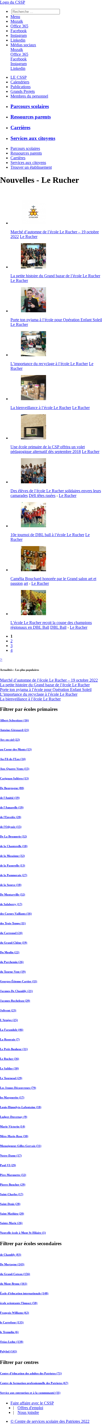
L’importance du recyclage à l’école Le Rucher (49, 363)
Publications (20, 86)
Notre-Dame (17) (11, 1155)
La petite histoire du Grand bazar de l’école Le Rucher (55, 276)
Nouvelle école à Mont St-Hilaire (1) (23, 1232)
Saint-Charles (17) (11, 1194)
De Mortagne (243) (12, 1264)
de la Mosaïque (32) (12, 855)
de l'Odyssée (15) (10, 826)
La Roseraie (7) (10, 1039)
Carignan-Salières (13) (14, 778)
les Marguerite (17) (12, 1097)
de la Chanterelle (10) (13, 846)
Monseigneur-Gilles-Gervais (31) (20, 1145)
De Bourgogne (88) (12, 788)
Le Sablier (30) (9, 1068)
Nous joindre (28, 1412)
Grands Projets (22, 91)
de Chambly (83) (10, 1254)
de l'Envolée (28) (10, 817)
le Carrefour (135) (12, 1322)
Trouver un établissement (31, 167)
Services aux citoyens (32, 138)
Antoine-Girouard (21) (14, 730)
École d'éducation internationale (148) (24, 1293)
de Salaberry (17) (11, 904)
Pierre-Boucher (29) (12, 1184)
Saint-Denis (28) (10, 1203)
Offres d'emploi (30, 1408)
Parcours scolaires (29, 106)
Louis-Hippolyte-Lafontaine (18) (20, 1107)
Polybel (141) (8, 1351)
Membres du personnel (29, 96)
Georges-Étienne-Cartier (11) (18, 981)
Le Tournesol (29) (11, 1078)
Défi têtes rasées (42, 495)
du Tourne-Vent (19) (13, 971)
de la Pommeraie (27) (13, 875)
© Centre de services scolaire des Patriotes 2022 (49, 1421)
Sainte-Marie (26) (11, 1223)
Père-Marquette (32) (13, 1174)
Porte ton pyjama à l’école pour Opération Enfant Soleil (56, 320)
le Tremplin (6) (9, 1332)
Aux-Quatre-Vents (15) (14, 768)
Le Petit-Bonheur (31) (14, 1049)
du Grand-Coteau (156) (15, 1274)
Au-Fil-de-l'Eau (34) (13, 759)
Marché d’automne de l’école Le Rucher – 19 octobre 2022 (49, 680)
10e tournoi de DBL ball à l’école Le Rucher (47, 534)
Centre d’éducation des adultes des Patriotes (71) (31, 1373)
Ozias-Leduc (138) (11, 1341)
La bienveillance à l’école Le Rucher (40, 407)
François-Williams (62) (14, 1312)
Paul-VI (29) (8, 1165)
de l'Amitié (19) (10, 797)
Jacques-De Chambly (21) (16, 991)
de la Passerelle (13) (12, 865)
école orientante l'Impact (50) (18, 1303)
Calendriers (19, 82)
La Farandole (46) (11, 1029)
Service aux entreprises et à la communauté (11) (30, 1392)
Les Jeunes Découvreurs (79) (18, 1087)
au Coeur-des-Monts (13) (16, 749)
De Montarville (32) (12, 894)
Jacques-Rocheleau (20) (15, 1000)
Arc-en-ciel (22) (10, 739)
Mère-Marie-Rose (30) (14, 1136)
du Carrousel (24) (11, 932)
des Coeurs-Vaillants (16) (16, 913)
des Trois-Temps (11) (13, 923)
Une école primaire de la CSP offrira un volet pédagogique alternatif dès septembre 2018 (47, 449)
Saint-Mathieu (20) (12, 1213)
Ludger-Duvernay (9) (13, 1116)
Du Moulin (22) (9, 952)
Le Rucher (28, 236)
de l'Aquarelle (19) (12, 807)
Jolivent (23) (8, 1010)
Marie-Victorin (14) (12, 1126)
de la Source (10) (10, 884)
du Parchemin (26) (12, 962)
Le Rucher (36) (9, 1058)
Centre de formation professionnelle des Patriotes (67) (34, 1383)
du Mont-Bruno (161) (13, 1283)
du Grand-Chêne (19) (13, 942)
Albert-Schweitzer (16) (14, 720)
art (26, 583)
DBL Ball (58, 627)
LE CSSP (18, 77)
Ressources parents (30, 117)
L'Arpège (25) (9, 1020)
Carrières (20, 127)
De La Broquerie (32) (13, 836)
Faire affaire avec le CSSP (32, 1403)
